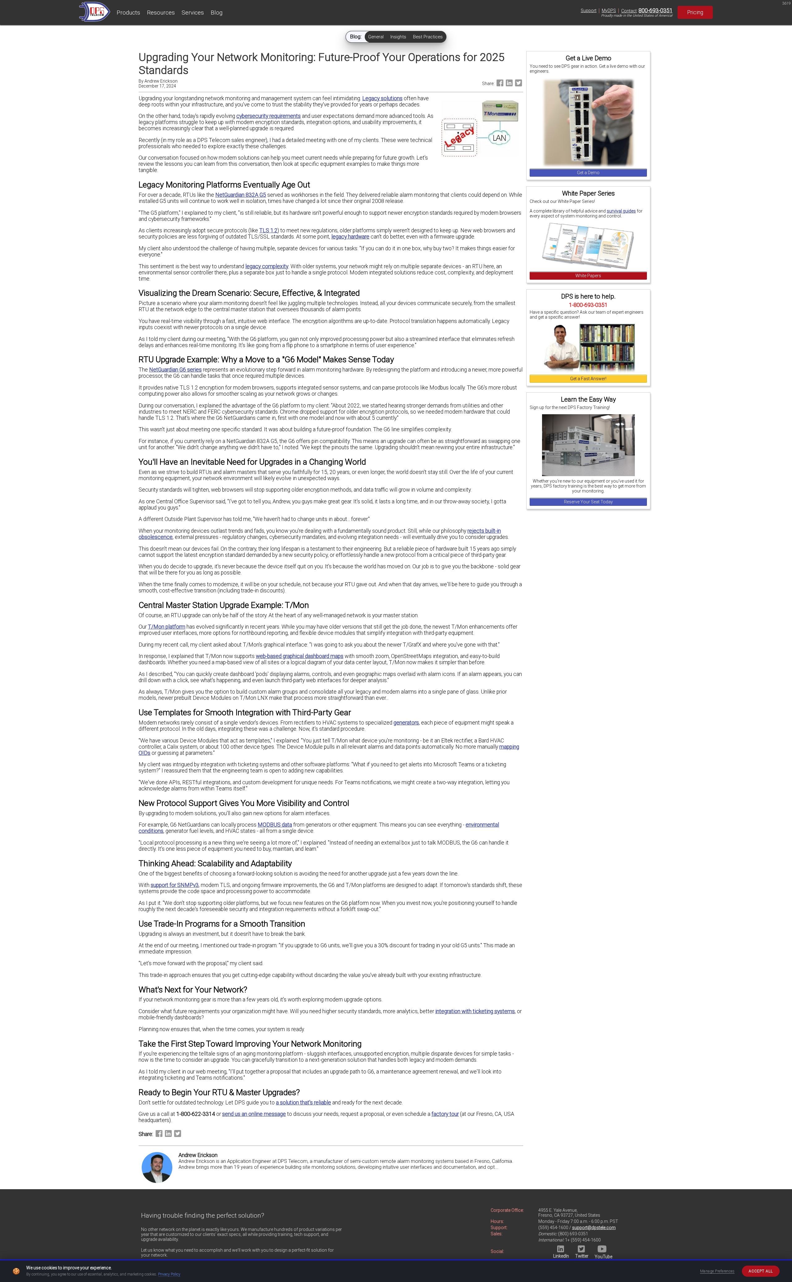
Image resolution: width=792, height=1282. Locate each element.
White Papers (588, 275)
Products (128, 12)
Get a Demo (588, 172)
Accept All (761, 1271)
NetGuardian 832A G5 (240, 195)
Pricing (695, 12)
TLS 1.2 (268, 230)
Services (193, 12)
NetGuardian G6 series (175, 370)
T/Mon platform (166, 627)
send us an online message (254, 1114)
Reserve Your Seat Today (588, 501)
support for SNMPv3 (175, 885)
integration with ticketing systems (475, 1011)
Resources (161, 12)
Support (588, 10)
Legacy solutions (382, 98)
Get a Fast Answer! (588, 378)
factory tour (445, 1114)
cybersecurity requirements (268, 116)
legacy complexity (266, 266)
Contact (629, 10)
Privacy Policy (169, 1274)
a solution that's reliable (303, 1102)
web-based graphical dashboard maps (299, 656)
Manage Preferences (717, 1271)
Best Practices (428, 37)
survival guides (621, 211)
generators (406, 723)
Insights (398, 37)
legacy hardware (350, 237)
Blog (216, 12)
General (376, 37)
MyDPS (609, 10)
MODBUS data (275, 825)
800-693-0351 (656, 10)
